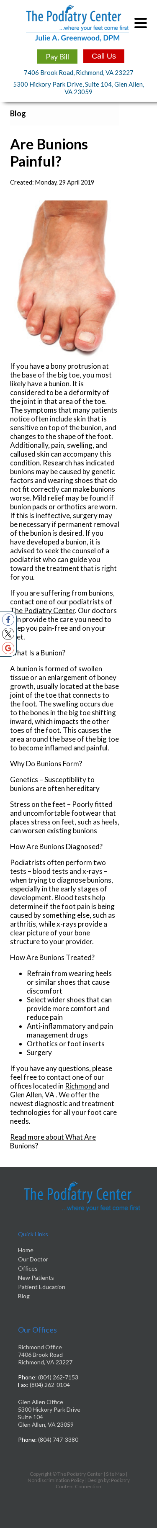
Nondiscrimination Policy (56, 1480)
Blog (24, 1295)
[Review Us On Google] (8, 648)
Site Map (115, 1474)
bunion (58, 383)
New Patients (36, 1277)
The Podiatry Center (42, 610)
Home (25, 1249)
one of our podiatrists (70, 601)
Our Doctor (33, 1259)
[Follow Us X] (8, 634)
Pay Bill (57, 56)
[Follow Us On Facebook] (8, 620)
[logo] (77, 23)
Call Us (104, 56)
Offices (28, 1268)
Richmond (80, 1085)
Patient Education (41, 1286)
